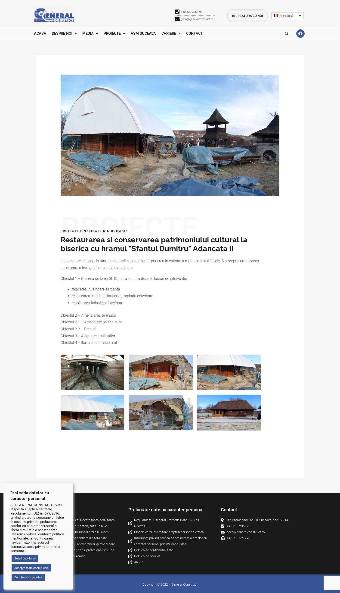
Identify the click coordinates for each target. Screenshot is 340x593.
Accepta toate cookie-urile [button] (31, 568)
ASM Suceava (143, 33)
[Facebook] (300, 33)
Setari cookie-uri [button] (25, 558)
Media (88, 33)
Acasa (40, 33)
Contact (194, 33)
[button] (64, 33)
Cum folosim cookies (28, 577)
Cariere (168, 33)
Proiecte (112, 33)
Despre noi (62, 33)
